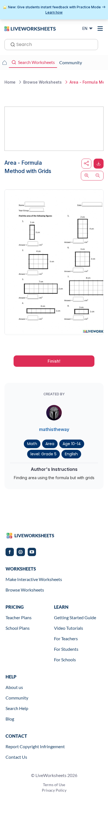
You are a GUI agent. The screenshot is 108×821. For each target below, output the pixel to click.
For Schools (65, 659)
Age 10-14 (72, 443)
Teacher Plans (19, 617)
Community (17, 697)
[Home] (30, 28)
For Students (66, 649)
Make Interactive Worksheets (34, 579)
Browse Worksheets (25, 589)
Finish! (54, 361)
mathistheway (54, 429)
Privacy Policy (54, 790)
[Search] (11, 44)
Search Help (17, 708)
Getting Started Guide (75, 617)
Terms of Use (54, 784)
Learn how (54, 12)
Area (49, 443)
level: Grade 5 (43, 454)
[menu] (100, 28)
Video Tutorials (68, 628)
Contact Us (16, 757)
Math (32, 443)
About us (14, 687)
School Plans (18, 628)
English (71, 454)
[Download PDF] (99, 164)
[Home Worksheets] (4, 62)
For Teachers (66, 638)
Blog (10, 718)
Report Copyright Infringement (35, 746)
